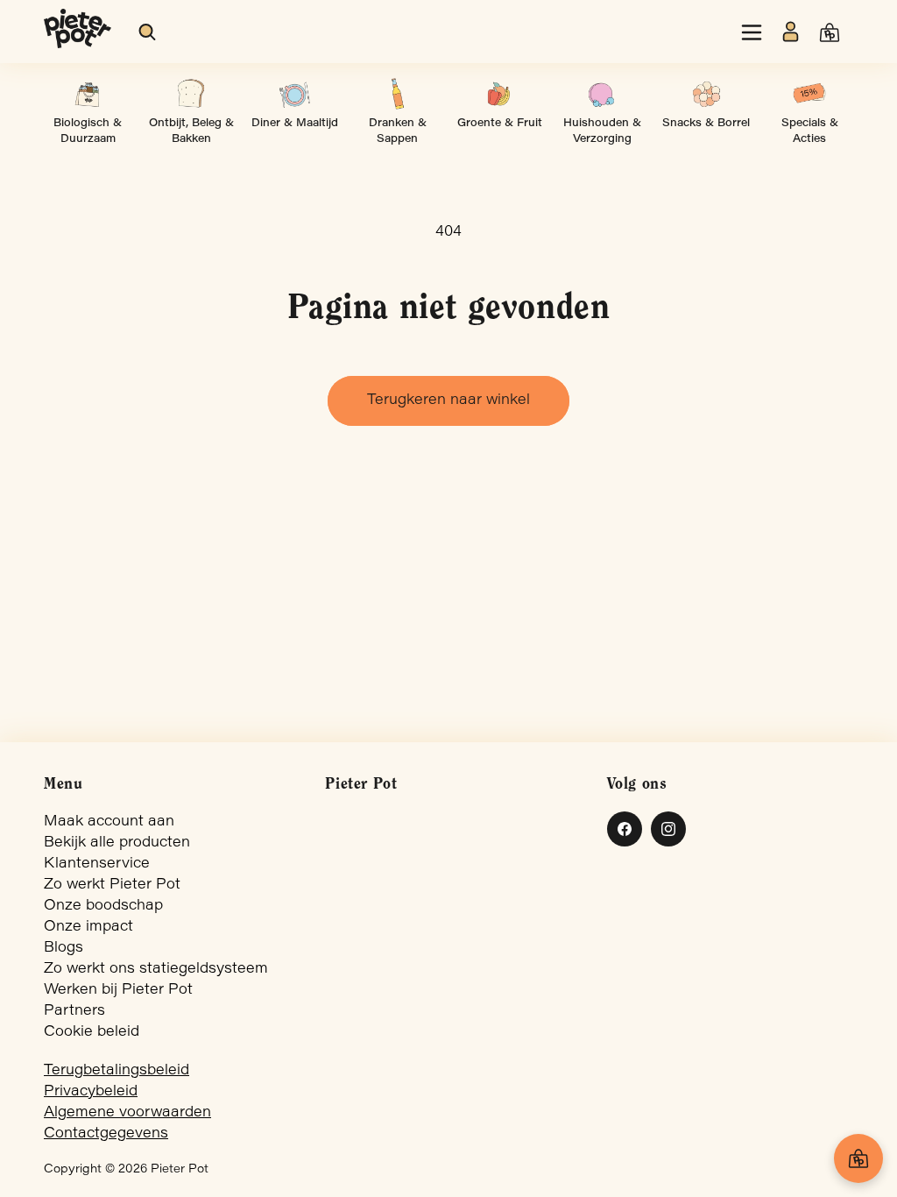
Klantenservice (97, 864)
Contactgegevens (106, 1134)
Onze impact (88, 927)
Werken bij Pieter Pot (118, 990)
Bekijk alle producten (117, 843)
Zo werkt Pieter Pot (112, 885)
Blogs (63, 948)
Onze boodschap (103, 906)
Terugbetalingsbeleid (116, 1071)
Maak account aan (109, 822)
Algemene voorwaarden (127, 1113)
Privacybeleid (91, 1092)
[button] (148, 32)
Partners (74, 1011)
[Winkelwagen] (858, 1158)
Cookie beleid (91, 1032)
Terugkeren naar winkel (448, 400)
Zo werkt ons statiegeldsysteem (156, 969)
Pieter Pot (179, 1170)
